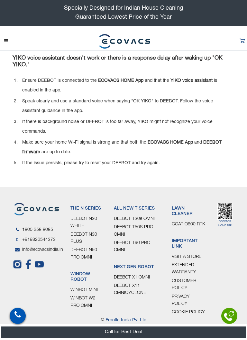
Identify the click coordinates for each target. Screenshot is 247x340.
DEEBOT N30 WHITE (83, 222)
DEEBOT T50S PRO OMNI (133, 231)
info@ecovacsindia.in (41, 250)
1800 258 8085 (37, 230)
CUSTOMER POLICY (184, 284)
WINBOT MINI (84, 290)
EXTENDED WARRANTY (184, 269)
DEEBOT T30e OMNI (134, 219)
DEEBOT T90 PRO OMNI (132, 246)
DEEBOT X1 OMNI (132, 277)
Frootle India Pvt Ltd (125, 320)
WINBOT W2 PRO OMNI (83, 302)
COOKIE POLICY (188, 312)
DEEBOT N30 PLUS (83, 238)
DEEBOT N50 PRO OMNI (83, 254)
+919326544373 (39, 240)
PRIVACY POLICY (181, 300)
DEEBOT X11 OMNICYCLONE (130, 289)
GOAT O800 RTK (188, 224)
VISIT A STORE (186, 257)
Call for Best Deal (123, 332)
